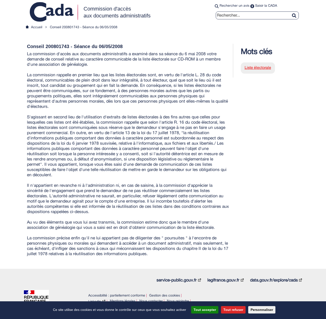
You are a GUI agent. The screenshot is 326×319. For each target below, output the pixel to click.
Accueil (36, 27)
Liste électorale (258, 68)
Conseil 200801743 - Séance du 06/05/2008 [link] (83, 27)
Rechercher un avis (234, 5)
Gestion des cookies (164, 295)
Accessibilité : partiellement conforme (116, 295)
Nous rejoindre (178, 301)
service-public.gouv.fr (177, 280)
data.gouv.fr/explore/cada (274, 280)
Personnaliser (262, 310)
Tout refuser (233, 310)
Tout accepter (205, 310)
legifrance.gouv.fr (223, 280)
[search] (257, 15)
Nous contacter (151, 301)
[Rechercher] (295, 12)
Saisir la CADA (266, 5)
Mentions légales (122, 301)
